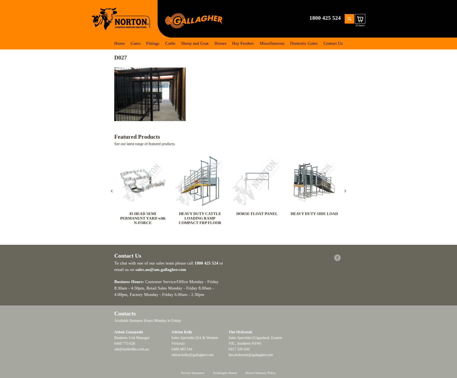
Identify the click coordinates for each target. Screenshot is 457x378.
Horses (220, 43)
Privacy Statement (192, 373)
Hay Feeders (243, 43)
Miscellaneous (272, 43)
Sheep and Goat (195, 43)
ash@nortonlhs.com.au (131, 349)
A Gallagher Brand (225, 373)
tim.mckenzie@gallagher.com (250, 355)
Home (119, 43)
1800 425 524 (325, 18)
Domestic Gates (304, 43)
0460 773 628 (124, 343)
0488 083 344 (181, 349)
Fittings (152, 43)
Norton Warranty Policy (260, 373)
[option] (142, 191)
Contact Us (333, 43)
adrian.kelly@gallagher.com (192, 355)
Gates (135, 43)
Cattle (170, 43)
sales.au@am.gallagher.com (160, 269)
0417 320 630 (238, 349)
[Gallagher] (193, 20)
